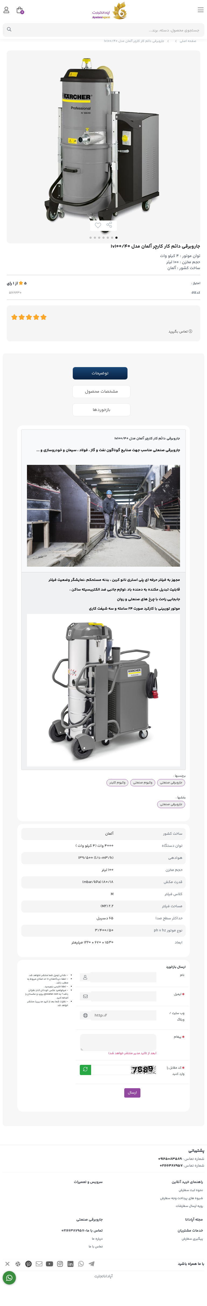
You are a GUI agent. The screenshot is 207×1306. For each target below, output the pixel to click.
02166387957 (171, 1166)
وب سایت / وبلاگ (176, 1016)
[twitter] (8, 1265)
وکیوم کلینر (117, 782)
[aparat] (18, 1265)
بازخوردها (102, 410)
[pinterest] (29, 1265)
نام (182, 975)
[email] (39, 1265)
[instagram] (60, 1265)
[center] (9, 30)
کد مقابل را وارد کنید (175, 1070)
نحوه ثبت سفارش (191, 1190)
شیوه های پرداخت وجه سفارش (181, 1198)
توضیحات (100, 373)
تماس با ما (96, 1246)
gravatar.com (51, 994)
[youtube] (50, 1265)
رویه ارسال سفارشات (189, 1206)
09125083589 (170, 1159)
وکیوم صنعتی (142, 782)
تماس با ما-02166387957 (82, 1231)
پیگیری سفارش (192, 1239)
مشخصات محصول (101, 391)
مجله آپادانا (194, 1220)
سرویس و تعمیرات (88, 1182)
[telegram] (92, 1265)
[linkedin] (71, 1265)
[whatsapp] (81, 1265)
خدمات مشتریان (190, 1231)
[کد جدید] (85, 1070)
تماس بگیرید (178, 331)
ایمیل (177, 994)
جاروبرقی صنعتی (171, 782)
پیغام (177, 1036)
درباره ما (97, 1239)
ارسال (132, 1093)
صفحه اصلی (188, 41)
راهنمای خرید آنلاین (187, 1182)
